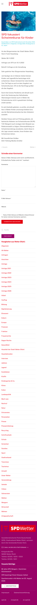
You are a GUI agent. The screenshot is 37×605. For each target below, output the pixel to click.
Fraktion (4, 331)
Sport (5, 45)
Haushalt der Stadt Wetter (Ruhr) (12, 349)
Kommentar (4, 164)
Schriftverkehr (6, 435)
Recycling (5, 430)
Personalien (5, 417)
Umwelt (4, 471)
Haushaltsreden (7, 354)
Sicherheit (5, 444)
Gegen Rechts (6, 340)
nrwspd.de (14, 600)
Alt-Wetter (5, 250)
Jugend (3, 367)
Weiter (32, 147)
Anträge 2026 (6, 291)
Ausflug (4, 300)
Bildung (4, 304)
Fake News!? (8, 236)
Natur (3, 408)
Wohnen (4, 511)
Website (3, 206)
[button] (2, 4)
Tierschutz (5, 462)
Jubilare (4, 363)
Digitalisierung (6, 309)
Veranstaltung (6, 480)
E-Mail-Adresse (6, 198)
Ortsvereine (5, 412)
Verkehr (4, 484)
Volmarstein (5, 493)
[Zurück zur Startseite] (18, 4)
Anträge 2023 (6, 277)
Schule (3, 439)
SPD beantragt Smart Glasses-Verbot (14, 575)
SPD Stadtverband (16, 42)
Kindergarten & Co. (8, 381)
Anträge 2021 (6, 268)
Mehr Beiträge (11, 586)
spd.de (3, 600)
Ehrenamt (4, 313)
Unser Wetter (6, 475)
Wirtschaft (5, 507)
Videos (3, 489)
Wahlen (4, 498)
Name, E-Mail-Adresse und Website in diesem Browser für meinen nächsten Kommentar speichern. (17, 216)
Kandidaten (5, 372)
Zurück (4, 147)
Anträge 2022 (21, 43)
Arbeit (3, 295)
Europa (3, 322)
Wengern (4, 502)
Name (3, 190)
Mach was (4, 399)
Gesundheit (5, 345)
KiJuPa (3, 376)
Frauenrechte (6, 336)
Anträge (4, 264)
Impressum (5, 593)
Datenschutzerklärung (22, 593)
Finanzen (4, 327)
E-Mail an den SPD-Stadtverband (15, 547)
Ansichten (4, 259)
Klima (3, 385)
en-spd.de (26, 600)
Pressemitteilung (7, 426)
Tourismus (5, 466)
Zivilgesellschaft (7, 516)
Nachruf (4, 403)
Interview (4, 358)
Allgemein (14, 43)
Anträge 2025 (6, 286)
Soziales (4, 448)
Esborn (3, 318)
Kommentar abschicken (12, 221)
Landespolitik (6, 394)
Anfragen (4, 255)
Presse (3, 421)
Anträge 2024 (6, 282)
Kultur (3, 390)
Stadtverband (6, 457)
